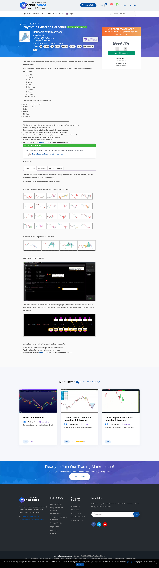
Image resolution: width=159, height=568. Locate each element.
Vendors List (75, 506)
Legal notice (54, 527)
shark (35, 50)
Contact (53, 534)
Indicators (45, 422)
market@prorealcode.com (31, 516)
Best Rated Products (78, 517)
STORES (53, 14)
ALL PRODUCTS (39, 14)
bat (41, 46)
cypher (57, 46)
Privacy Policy (55, 514)
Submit (136, 514)
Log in (123, 5)
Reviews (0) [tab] (42, 168)
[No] (156, 563)
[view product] (38, 405)
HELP (61, 14)
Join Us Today (80, 476)
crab (52, 46)
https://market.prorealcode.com (33, 519)
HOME (28, 14)
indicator (42, 142)
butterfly (46, 46)
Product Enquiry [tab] (55, 168)
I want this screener (121, 53)
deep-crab (65, 46)
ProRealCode (49, 38)
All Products (75, 510)
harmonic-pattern (88, 46)
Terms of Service (56, 523)
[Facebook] (93, 524)
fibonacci (72, 46)
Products (33, 24)
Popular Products (77, 520)
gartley (79, 46)
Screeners (46, 41)
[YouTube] (105, 524)
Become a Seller (88, 5)
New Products (76, 513)
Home (24, 24)
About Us (53, 530)
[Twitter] (99, 524)
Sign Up (132, 5)
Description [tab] (30, 168)
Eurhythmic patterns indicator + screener (48, 154)
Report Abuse (28, 161)
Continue (80, 565)
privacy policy (131, 562)
